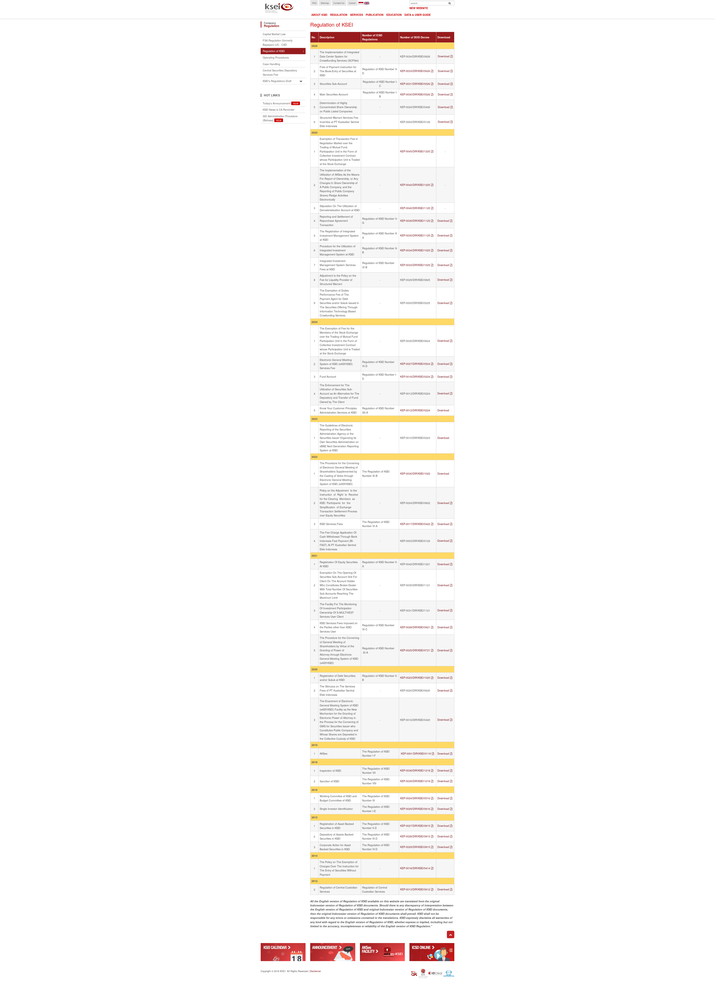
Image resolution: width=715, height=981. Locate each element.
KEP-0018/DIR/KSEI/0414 (415, 868)
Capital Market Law (274, 34)
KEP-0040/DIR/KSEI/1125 (415, 208)
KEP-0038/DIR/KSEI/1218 (415, 770)
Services (356, 15)
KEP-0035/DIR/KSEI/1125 (415, 235)
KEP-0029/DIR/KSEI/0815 (415, 847)
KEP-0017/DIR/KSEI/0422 (415, 524)
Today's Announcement (280, 103)
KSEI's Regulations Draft (277, 81)
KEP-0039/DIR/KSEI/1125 (415, 221)
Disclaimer (315, 971)
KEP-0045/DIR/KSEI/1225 (415, 151)
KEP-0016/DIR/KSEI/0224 (415, 376)
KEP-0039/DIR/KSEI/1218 (415, 781)
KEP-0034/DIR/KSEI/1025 (415, 250)
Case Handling (271, 64)
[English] (366, 3)
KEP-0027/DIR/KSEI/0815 (415, 826)
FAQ (314, 2)
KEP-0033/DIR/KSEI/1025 (415, 265)
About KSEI (319, 15)
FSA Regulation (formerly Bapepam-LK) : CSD (278, 42)
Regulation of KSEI (274, 51)
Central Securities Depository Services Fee (280, 72)
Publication (374, 15)
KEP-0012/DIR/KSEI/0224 (415, 410)
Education (394, 15)
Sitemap (325, 2)
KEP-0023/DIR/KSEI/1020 (415, 677)
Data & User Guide (417, 15)
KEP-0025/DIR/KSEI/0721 (415, 650)
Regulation (338, 15)
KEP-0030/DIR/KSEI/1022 (415, 473)
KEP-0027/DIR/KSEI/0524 (415, 364)
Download (443, 56)
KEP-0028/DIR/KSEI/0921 (415, 627)
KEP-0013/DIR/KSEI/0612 (415, 889)
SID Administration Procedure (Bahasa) (280, 118)
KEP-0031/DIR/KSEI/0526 (415, 84)
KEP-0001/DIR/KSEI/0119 (416, 753)
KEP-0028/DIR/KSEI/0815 (415, 836)
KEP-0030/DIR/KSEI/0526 (415, 94)
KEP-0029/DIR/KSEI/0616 (415, 809)
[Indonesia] (361, 3)
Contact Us (338, 2)
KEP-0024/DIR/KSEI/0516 (415, 798)
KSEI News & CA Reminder (279, 109)
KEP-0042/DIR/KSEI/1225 (415, 185)
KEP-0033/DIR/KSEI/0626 (415, 71)
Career (352, 2)
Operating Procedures (276, 57)
